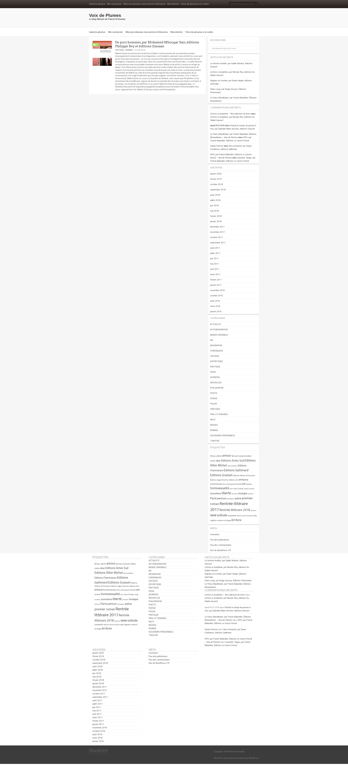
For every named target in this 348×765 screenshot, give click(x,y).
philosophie (230, 499)
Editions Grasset (221, 475)
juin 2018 (214, 205)
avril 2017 (214, 269)
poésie (238, 498)
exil (244, 484)
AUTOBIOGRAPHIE (219, 329)
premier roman (104, 609)
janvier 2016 (215, 311)
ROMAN (128, 49)
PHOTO (213, 393)
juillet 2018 (215, 200)
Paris (213, 498)
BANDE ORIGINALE (219, 334)
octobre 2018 (216, 184)
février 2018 (216, 216)
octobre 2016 (216, 295)
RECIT (213, 419)
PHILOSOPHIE (216, 387)
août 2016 (215, 300)
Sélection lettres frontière (244, 516)
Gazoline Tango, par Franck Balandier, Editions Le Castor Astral (232, 159)
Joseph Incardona (249, 489)
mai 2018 (214, 210)
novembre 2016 (217, 290)
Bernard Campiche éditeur (242, 456)
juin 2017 (214, 258)
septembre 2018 (218, 189)
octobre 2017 (216, 237)
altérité (219, 456)
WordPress (254, 758)
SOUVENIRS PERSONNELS (222, 435)
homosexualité (219, 488)
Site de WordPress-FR (220, 550)
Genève (249, 484)
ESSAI (213, 371)
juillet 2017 (215, 253)
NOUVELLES (216, 382)
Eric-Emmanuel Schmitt (232, 484)
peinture (221, 498)
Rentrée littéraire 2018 (234, 510)
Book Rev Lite (220, 758)
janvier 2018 (215, 221)
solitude (222, 515)
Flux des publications (219, 539)
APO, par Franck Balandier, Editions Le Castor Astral (230, 139)
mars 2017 (215, 274)
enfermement (216, 484)
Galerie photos (97, 4)
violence (220, 520)
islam (231, 489)
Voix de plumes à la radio (195, 4)
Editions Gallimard (236, 470)
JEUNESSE (215, 377)
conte (212, 460)
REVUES (214, 424)
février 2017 (216, 279)
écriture (236, 520)
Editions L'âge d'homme (219, 479)
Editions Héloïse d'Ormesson (244, 475)
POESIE (213, 398)
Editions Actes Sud (232, 460)
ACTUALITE (215, 324)
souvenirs (232, 515)
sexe (213, 515)
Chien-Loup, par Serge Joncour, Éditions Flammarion (228, 580)
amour (226, 455)
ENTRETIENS (216, 361)
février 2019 (216, 179)
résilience (253, 510)
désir (218, 460)
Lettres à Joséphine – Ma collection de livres (230, 113)
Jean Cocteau (239, 488)
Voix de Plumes (105, 15)
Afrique (213, 456)
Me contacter (114, 4)
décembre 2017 (217, 226)
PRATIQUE (215, 409)
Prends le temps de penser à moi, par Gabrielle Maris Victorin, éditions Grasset (233, 127)
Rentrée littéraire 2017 (111, 612)
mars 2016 (215, 306)
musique (242, 493)
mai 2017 (214, 263)
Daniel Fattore (216, 145)
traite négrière (124, 624)
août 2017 (215, 247)
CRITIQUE (119, 49)
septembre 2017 (218, 242)
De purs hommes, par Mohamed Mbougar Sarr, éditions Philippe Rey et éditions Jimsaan (157, 44)
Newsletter (173, 4)
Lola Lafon (234, 494)
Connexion (214, 534)
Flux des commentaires (220, 545)
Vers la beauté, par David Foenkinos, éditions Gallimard (230, 147)
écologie (227, 520)
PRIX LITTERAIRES (219, 414)
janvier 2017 (215, 285)
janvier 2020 (215, 173)
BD (211, 340)
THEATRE (214, 440)
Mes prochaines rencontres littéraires (144, 4)
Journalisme (215, 493)
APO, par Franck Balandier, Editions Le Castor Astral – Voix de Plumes (230, 156)
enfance (243, 479)
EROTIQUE (215, 366)
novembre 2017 (217, 232)
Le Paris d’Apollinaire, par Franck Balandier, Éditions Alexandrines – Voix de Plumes (233, 135)
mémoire (250, 494)
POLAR (213, 403)
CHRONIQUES (216, 350)
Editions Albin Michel (108, 572)
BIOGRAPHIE (216, 345)
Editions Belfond (232, 466)
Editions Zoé (233, 479)
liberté (226, 493)
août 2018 (215, 194)
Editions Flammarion (105, 578)
